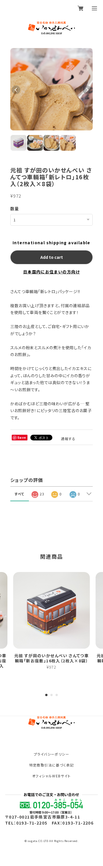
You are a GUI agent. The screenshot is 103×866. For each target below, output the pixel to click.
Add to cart (51, 257)
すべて (20, 493)
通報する (68, 438)
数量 (14, 208)
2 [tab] (51, 695)
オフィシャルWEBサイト (51, 775)
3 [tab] (56, 695)
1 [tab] (46, 695)
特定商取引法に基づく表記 (51, 764)
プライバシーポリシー (51, 754)
